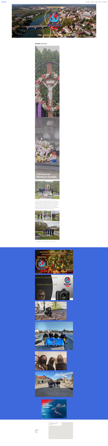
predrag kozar (51, 241)
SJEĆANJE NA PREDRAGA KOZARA (46, 175)
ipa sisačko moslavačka (45, 241)
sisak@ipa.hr (37, 429)
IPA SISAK (3, 2)
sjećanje (54, 241)
